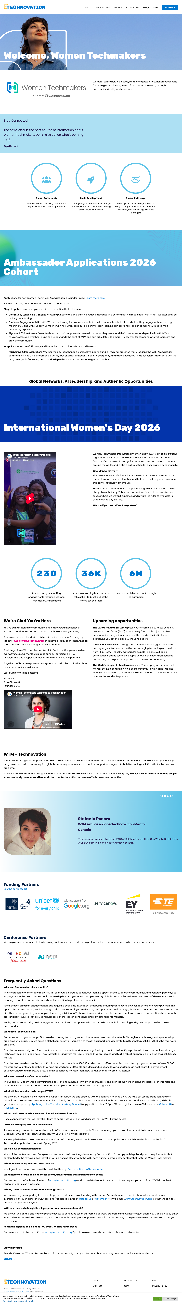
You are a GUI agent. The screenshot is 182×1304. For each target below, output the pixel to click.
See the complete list (15, 888)
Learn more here (95, 298)
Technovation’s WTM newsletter (86, 1169)
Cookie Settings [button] (170, 1298)
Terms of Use (130, 1280)
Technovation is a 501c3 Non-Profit (16, 1292)
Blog (154, 1280)
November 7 (10, 1107)
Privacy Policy (159, 1285)
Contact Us (132, 7)
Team (126, 1285)
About (88, 7)
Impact (118, 7)
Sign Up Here (11, 146)
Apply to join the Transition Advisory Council (56, 1104)
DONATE (170, 7)
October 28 (165, 1104)
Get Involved (103, 7)
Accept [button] (157, 1298)
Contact (97, 1285)
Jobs (95, 1280)
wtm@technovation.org (62, 1180)
